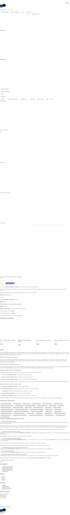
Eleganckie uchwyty (26, 403)
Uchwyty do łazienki (48, 409)
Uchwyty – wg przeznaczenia (12, 99)
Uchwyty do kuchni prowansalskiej (7, 409)
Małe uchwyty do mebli (36, 403)
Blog (51, 99)
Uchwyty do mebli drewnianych (6, 411)
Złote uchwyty (32, 99)
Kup (1, 344)
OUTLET (22, 12)
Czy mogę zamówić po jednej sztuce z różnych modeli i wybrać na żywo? (15, 447)
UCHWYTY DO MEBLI (5, 12)
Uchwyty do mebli (41, 225)
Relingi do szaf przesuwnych (18, 407)
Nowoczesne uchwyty (19, 405)
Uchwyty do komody (57, 407)
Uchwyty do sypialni (57, 411)
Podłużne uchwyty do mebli (42, 405)
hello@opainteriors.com (54, 439)
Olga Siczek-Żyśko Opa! (4, 499)
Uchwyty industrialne (48, 413)
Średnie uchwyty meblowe (38, 407)
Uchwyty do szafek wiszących (19, 413)
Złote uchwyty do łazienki (60, 415)
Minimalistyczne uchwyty (58, 403)
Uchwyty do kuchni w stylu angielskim (36, 409)
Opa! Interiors (36, 225)
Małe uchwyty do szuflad (47, 403)
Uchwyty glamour (39, 413)
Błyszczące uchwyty (17, 403)
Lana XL (3, 379)
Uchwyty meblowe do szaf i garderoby (20, 415)
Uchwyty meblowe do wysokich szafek (36, 415)
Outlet (47, 99)
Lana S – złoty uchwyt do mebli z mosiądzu (58, 225)
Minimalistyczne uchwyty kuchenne (7, 405)
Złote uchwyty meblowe (5, 417)
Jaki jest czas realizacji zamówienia (8, 451)
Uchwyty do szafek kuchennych (6, 413)
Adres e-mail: (2, 500)
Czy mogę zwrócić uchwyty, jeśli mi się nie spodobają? (11, 438)
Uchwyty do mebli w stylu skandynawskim (21, 411)
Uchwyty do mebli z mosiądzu (6, 403)
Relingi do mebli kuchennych (6, 407)
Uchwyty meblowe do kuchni (6, 415)
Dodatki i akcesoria (40, 99)
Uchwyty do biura (48, 407)
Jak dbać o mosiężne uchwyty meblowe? (9, 421)
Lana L (3, 377)
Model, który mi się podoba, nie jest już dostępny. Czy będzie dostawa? (14, 454)
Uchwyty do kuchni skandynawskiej (21, 409)
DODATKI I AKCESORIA (15, 12)
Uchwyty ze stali (24, 99)
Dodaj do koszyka (9, 283)
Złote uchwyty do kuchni (49, 415)
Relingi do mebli (47, 225)
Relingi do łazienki (52, 405)
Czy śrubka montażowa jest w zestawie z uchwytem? (11, 431)
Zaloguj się (67, 2)
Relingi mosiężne (28, 407)
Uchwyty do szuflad (30, 413)
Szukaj (1, 9)
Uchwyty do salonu (48, 411)
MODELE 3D (29, 12)
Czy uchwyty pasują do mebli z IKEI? (8, 460)
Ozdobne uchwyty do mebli (30, 405)
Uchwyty (2, 99)
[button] (35, 8)
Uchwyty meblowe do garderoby (60, 413)
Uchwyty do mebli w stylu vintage (37, 411)
